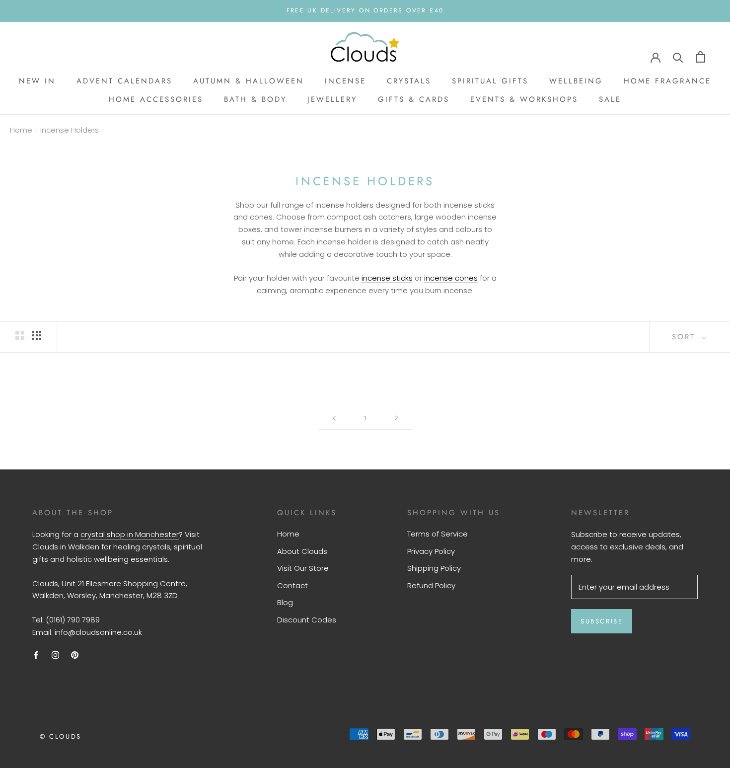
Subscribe (602, 621)
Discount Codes (306, 619)
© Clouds (60, 736)
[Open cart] (700, 57)
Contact (292, 585)
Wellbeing (576, 81)
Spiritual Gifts (490, 81)
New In (37, 81)
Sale (610, 99)
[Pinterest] (74, 655)
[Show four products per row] (36, 335)
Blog (285, 602)
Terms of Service (437, 534)
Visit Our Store (303, 568)
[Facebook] (36, 655)
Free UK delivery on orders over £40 (365, 10)
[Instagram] (55, 655)
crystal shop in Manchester (129, 534)
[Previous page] (334, 418)
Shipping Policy (434, 568)
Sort (685, 336)
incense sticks (387, 278)
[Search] (678, 57)
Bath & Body (255, 99)
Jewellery (332, 99)
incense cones (451, 278)
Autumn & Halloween (248, 81)
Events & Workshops (524, 99)
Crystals (409, 81)
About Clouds (302, 551)
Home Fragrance (667, 81)
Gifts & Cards (413, 99)
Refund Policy (431, 585)
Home (21, 130)
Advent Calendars (124, 81)
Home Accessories (156, 99)
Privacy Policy (431, 551)
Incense (345, 81)
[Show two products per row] (19, 335)
